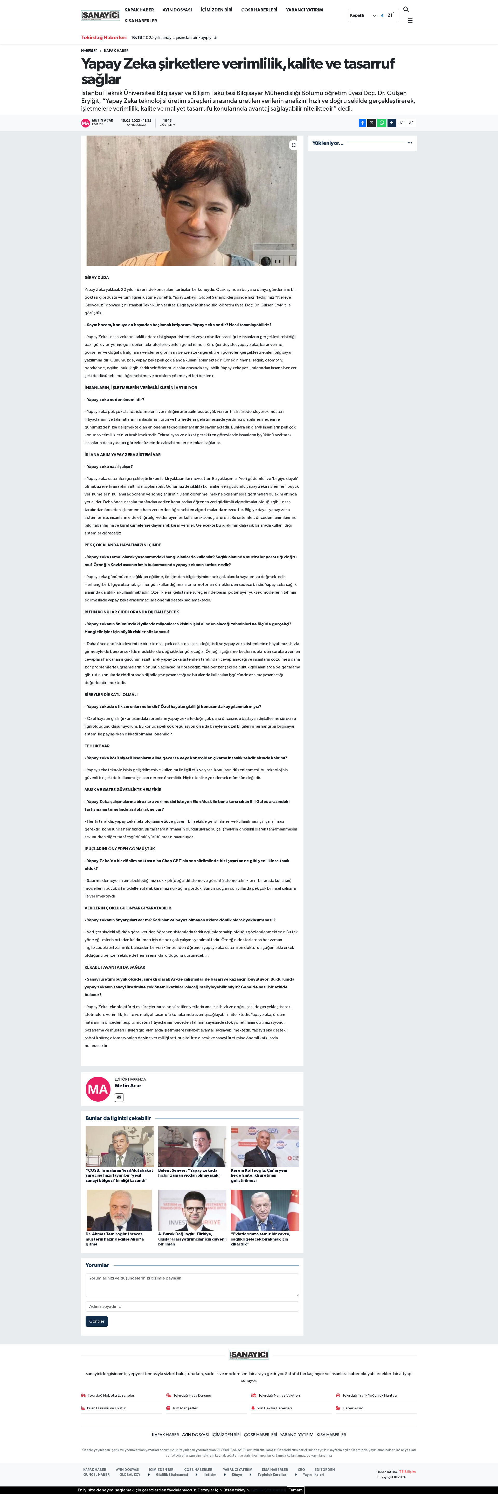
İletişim (209, 1475)
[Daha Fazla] (392, 123)
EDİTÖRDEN (325, 1470)
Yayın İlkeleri (313, 1475)
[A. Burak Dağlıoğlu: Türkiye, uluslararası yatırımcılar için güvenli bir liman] (192, 1210)
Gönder (97, 1321)
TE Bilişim (407, 1472)
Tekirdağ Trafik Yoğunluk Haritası (369, 1395)
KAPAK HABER (139, 10)
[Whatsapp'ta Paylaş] (381, 123)
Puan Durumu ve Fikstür (106, 1408)
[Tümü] (409, 143)
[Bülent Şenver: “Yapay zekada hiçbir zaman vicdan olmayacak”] (192, 1146)
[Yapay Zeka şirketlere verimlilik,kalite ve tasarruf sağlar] (192, 201)
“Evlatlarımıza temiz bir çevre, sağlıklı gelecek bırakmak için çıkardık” (260, 1239)
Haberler (89, 51)
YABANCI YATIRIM (304, 10)
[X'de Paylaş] (371, 123)
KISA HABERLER (141, 21)
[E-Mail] (119, 1097)
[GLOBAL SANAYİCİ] (100, 15)
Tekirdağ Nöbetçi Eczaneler (111, 1395)
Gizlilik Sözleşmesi (171, 1475)
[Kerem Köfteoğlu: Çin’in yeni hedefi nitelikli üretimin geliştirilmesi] (265, 1146)
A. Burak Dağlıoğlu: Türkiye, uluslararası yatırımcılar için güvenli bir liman (192, 1239)
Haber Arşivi (353, 1408)
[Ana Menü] (408, 21)
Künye (236, 1475)
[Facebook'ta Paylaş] (362, 123)
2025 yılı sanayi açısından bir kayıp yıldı (174, 37)
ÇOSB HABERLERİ (259, 10)
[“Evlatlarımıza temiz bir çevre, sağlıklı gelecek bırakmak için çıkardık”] (265, 1210)
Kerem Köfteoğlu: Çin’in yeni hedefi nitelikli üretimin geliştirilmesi (259, 1175)
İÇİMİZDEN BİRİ (216, 10)
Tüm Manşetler (185, 1408)
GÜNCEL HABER (96, 1475)
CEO (301, 1470)
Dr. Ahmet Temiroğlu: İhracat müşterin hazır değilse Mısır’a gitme (115, 1239)
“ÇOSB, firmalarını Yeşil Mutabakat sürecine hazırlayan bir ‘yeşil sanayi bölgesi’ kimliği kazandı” (119, 1175)
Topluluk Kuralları (272, 1475)
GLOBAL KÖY (129, 1475)
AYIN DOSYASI (177, 10)
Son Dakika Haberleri (274, 1408)
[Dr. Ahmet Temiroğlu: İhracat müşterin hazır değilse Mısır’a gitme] (120, 1210)
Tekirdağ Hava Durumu (192, 1395)
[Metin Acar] (98, 1089)
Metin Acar (128, 1085)
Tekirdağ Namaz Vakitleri (279, 1395)
